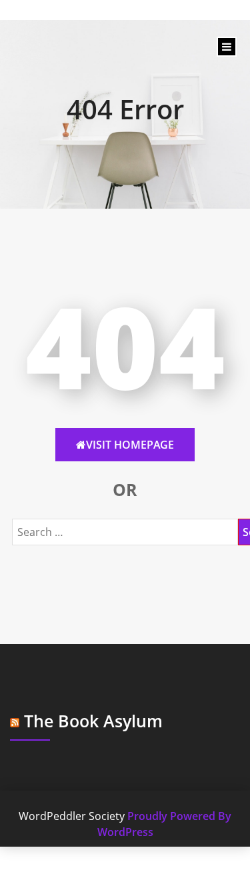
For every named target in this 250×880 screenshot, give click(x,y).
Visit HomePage (130, 444)
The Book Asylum (93, 720)
